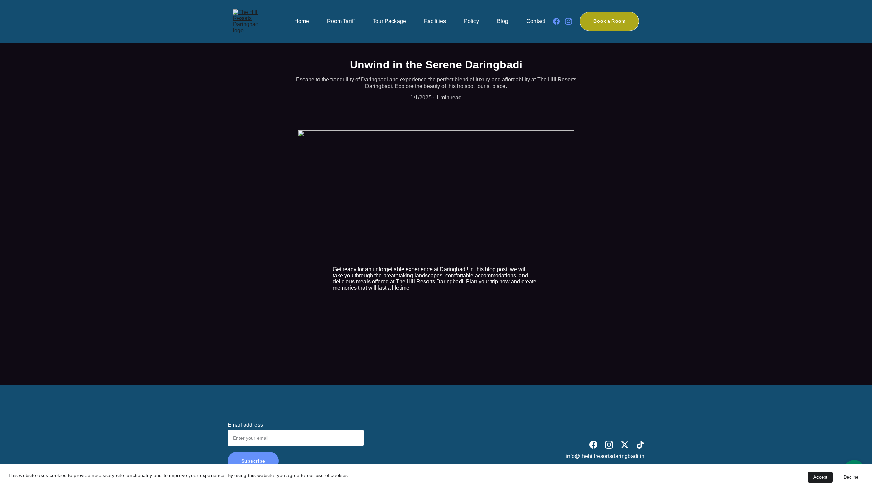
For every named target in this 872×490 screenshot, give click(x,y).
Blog (502, 21)
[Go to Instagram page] (568, 21)
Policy (471, 21)
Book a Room (609, 21)
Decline (851, 477)
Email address (245, 425)
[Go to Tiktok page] (640, 445)
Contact (535, 21)
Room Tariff (341, 21)
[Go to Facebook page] (559, 21)
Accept (820, 477)
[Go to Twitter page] (625, 445)
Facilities (435, 21)
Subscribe (253, 461)
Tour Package (389, 21)
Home (301, 21)
